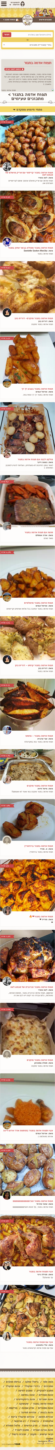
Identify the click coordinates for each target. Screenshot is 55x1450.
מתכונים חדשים (45, 19)
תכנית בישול (19, 1434)
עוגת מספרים (45, 1408)
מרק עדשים (30, 1425)
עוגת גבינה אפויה (43, 1430)
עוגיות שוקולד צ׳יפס (22, 1417)
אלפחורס (48, 1421)
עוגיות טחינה (28, 1412)
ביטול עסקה (31, 1382)
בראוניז (34, 1421)
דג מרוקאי (20, 1421)
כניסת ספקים (13, 1382)
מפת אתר (48, 1382)
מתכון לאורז (22, 1430)
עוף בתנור (47, 1425)
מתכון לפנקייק (45, 1390)
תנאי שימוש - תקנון (41, 1434)
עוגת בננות (46, 1412)
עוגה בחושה (28, 1395)
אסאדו (49, 1438)
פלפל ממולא (13, 1425)
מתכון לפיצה (25, 1390)
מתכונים (48, 1386)
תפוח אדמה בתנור (43, 1403)
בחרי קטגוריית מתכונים (40, 44)
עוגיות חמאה (45, 1417)
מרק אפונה (28, 1408)
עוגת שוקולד (13, 1386)
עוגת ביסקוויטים (25, 1399)
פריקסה (13, 1408)
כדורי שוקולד (32, 1386)
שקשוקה (24, 1403)
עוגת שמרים (46, 1399)
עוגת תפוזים (46, 1395)
